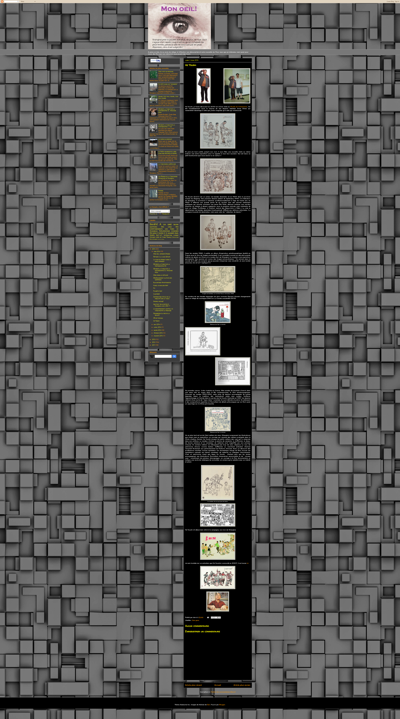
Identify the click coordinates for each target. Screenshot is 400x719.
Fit (154, 288)
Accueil (217, 685)
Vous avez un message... (166, 71)
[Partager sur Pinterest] (220, 618)
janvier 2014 (158, 336)
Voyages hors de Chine (158, 237)
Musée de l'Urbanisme (238, 106)
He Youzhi (156, 321)
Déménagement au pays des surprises (162, 279)
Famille (169, 237)
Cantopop (156, 294)
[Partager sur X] (216, 618)
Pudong (160, 191)
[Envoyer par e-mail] (212, 618)
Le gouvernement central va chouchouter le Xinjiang (163, 309)
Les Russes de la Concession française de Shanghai (167, 177)
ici (247, 563)
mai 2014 (157, 324)
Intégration (168, 235)
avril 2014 (157, 327)
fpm (208, 704)
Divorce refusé (158, 301)
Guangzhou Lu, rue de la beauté (161, 314)
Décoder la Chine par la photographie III (161, 265)
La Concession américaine (167, 164)
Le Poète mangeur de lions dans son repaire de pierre (167, 152)
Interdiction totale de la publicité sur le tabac (161, 298)
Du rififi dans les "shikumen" (167, 84)
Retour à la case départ (161, 257)
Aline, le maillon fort (160, 285)
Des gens (195, 620)
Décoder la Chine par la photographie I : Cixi (166, 126)
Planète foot (157, 291)
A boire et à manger (165, 233)
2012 (154, 342)
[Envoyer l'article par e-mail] (208, 617)
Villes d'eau (161, 239)
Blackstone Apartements (162, 282)
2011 (153, 345)
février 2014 (158, 333)
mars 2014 (158, 330)
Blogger (222, 704)
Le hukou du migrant (165, 139)
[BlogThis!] (214, 618)
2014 (154, 249)
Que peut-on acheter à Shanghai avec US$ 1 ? (161, 305)
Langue (176, 235)
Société (154, 224)
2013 (154, 339)
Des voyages (153, 239)
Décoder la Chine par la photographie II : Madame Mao (167, 110)
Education (175, 237)
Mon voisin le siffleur (160, 275)
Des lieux (166, 226)
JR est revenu (158, 318)
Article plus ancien (242, 685)
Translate (165, 214)
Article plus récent (193, 685)
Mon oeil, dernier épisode (161, 254)
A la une (166, 224)
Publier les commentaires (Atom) (223, 692)
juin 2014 (157, 251)
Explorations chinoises (169, 231)
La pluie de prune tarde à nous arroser (162, 260)
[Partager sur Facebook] (218, 618)
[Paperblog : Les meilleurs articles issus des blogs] (156, 62)
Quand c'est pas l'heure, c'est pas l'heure (168, 97)
